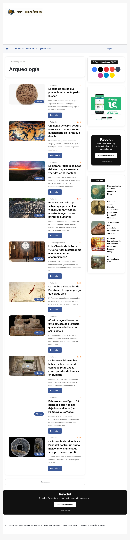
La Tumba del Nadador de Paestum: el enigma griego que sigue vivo (64, 290)
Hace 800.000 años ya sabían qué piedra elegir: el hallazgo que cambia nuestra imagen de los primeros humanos (63, 209)
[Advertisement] (85, 23)
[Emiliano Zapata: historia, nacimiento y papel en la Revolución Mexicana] (98, 207)
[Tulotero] (106, 106)
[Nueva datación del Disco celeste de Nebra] (98, 192)
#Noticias (33, 49)
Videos (20, 49)
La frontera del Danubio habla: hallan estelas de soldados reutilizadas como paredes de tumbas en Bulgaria (63, 367)
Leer (10, 49)
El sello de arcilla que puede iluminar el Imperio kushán (63, 92)
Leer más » (55, 115)
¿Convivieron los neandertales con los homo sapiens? (113, 227)
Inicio (12, 62)
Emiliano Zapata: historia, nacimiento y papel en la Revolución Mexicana (112, 210)
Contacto (47, 49)
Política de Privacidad (52, 525)
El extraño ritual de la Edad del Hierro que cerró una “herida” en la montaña (64, 169)
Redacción (53, 85)
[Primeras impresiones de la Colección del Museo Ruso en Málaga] (98, 244)
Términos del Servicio (71, 525)
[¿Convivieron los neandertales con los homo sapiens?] (98, 228)
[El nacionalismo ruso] (98, 262)
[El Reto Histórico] (24, 12)
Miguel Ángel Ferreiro (57, 243)
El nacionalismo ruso (113, 259)
